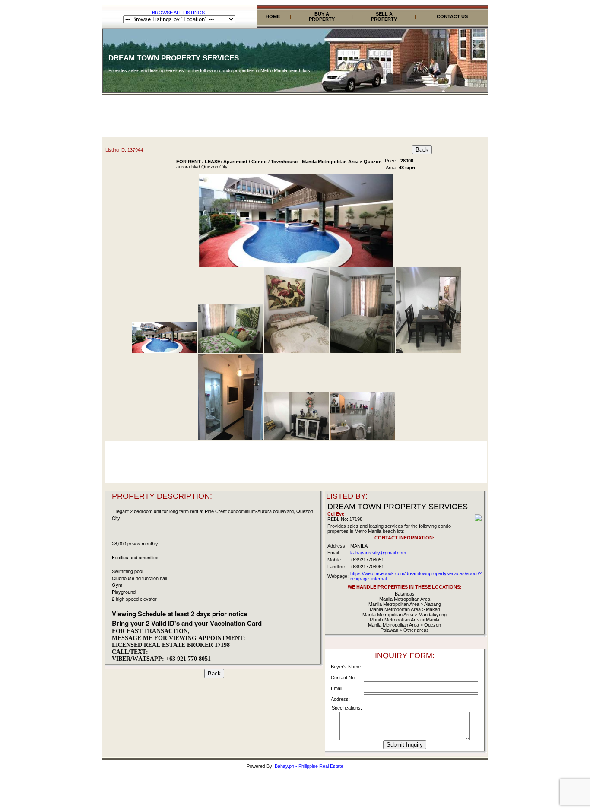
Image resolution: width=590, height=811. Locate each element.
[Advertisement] (295, 117)
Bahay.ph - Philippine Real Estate (309, 766)
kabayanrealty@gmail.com (378, 552)
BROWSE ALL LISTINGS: (179, 12)
